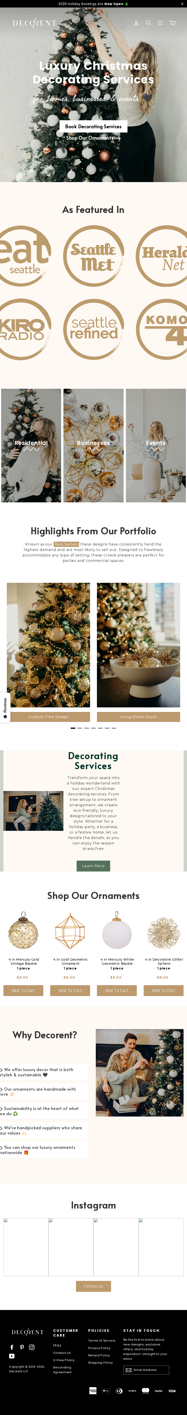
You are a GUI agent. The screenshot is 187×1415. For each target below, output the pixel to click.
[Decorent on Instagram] (31, 1347)
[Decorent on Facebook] (12, 1347)
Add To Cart (23, 990)
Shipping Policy (100, 1362)
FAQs (57, 1345)
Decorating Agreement (62, 1369)
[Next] (174, 654)
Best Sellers (66, 544)
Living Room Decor (138, 717)
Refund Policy (99, 1355)
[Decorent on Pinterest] (22, 1347)
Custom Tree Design (48, 717)
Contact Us (62, 1353)
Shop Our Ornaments (90, 138)
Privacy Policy (99, 1348)
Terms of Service (102, 1340)
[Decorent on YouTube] (12, 1356)
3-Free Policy (64, 1360)
